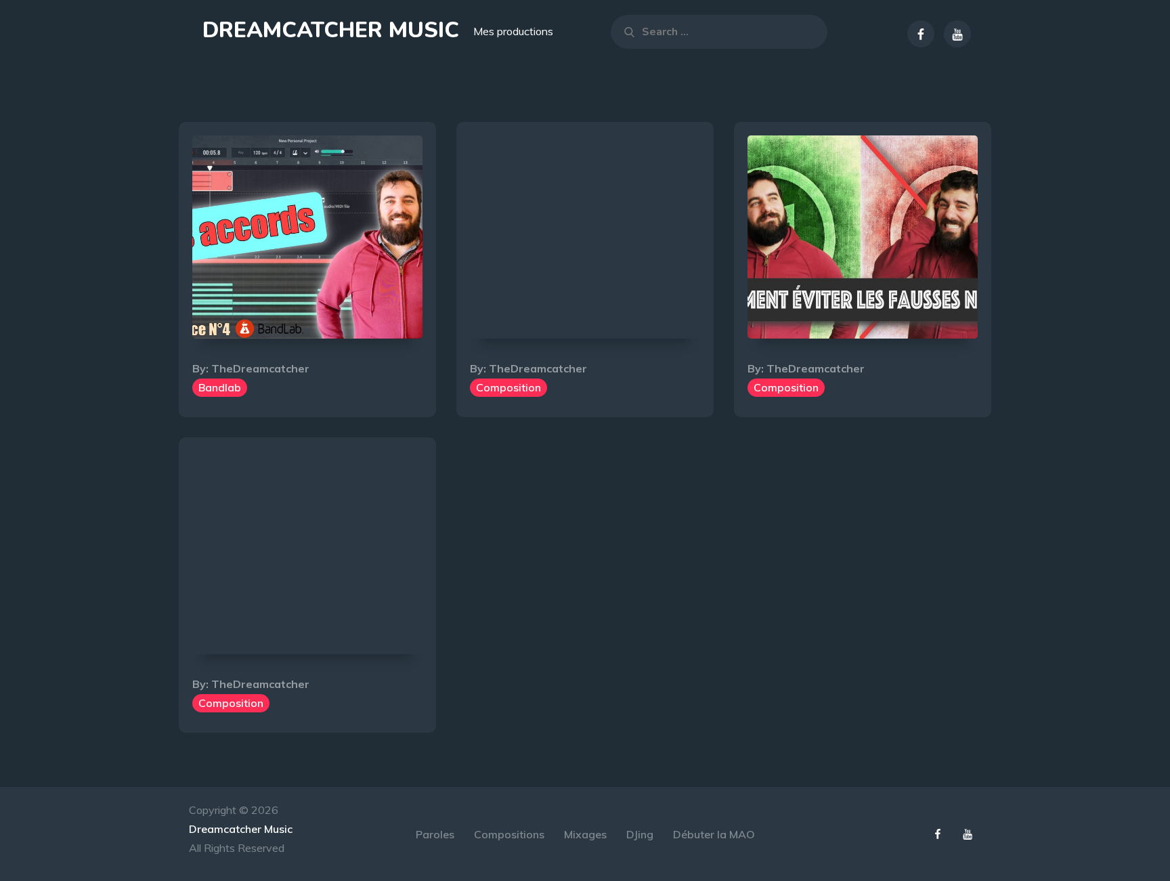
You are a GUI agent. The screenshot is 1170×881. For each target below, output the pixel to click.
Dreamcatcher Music (330, 30)
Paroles (435, 834)
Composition (508, 387)
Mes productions (513, 31)
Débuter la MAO (714, 834)
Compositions (509, 834)
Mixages (585, 834)
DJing (639, 834)
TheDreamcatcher (260, 368)
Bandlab (219, 387)
